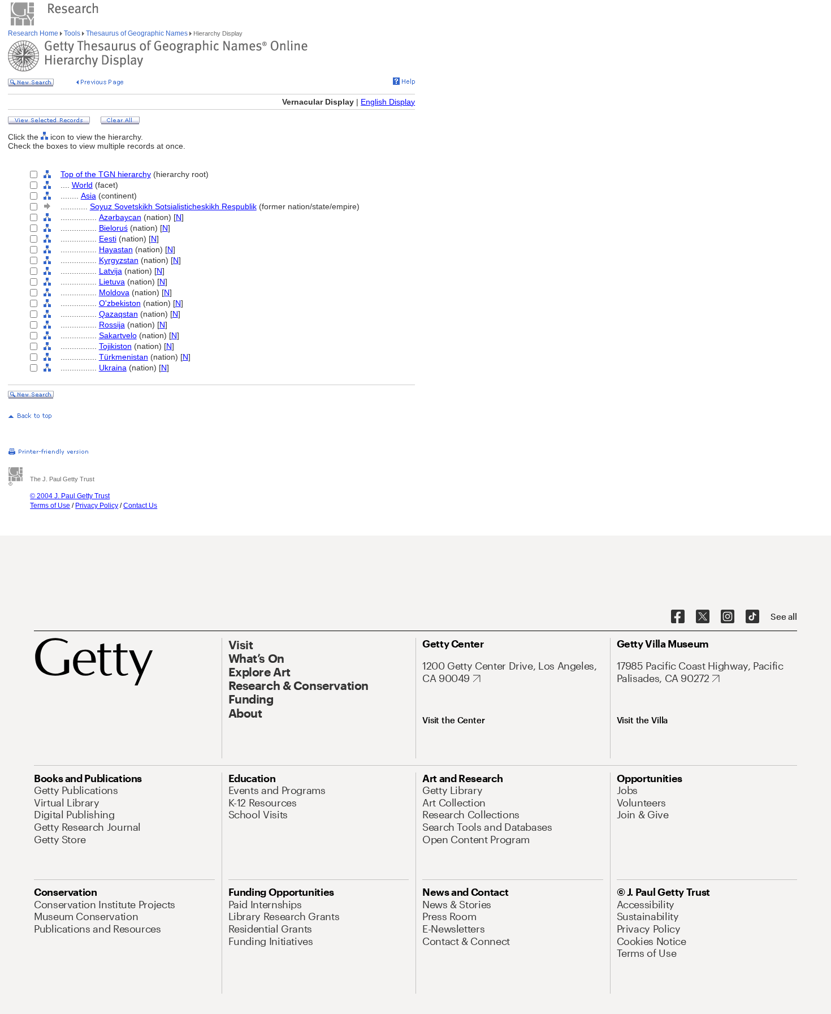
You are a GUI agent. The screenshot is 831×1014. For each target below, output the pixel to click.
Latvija (110, 270)
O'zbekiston (120, 303)
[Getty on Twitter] (702, 617)
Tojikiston (115, 346)
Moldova (114, 292)
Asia (88, 195)
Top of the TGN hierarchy (105, 174)
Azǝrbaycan (120, 217)
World (82, 184)
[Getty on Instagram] (727, 617)
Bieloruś (113, 227)
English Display (388, 101)
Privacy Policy (96, 506)
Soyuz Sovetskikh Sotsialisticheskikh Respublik (173, 206)
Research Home (34, 33)
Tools (72, 33)
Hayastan (116, 249)
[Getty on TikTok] (752, 617)
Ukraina (113, 367)
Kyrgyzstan (118, 260)
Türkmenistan (123, 356)
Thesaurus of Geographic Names (136, 33)
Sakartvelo (118, 335)
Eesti (107, 238)
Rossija (112, 324)
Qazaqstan (118, 313)
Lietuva (112, 281)
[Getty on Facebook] (678, 617)
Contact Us (140, 506)
